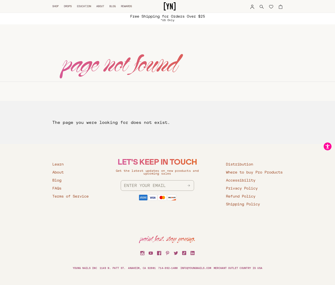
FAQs (56, 188)
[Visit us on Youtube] (151, 252)
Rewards (126, 6)
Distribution (239, 164)
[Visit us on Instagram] (142, 252)
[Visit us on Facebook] (159, 252)
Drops (68, 6)
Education (84, 6)
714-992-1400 (168, 268)
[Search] (262, 6)
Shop (55, 6)
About (100, 6)
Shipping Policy (243, 204)
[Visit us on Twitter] (176, 252)
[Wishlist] (271, 6)
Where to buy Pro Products (254, 172)
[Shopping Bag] (280, 6)
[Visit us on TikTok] (184, 252)
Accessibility (240, 180)
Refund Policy (240, 196)
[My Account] (252, 6)
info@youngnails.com (195, 268)
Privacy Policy (242, 188)
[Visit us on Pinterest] (167, 252)
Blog (112, 6)
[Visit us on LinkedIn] (193, 252)
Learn (58, 164)
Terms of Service (70, 196)
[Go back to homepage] (170, 6)
